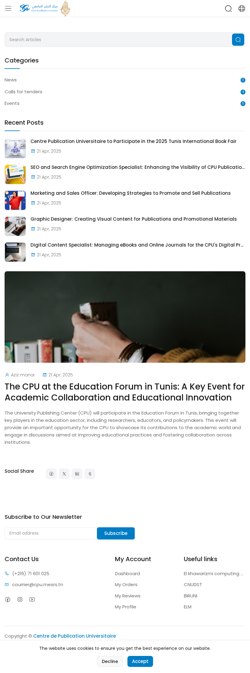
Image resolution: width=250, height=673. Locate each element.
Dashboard (127, 573)
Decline (110, 661)
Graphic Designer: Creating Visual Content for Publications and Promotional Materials (133, 219)
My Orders (126, 584)
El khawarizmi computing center (214, 573)
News (11, 80)
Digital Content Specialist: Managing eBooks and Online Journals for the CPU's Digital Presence (137, 245)
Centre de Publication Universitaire (74, 636)
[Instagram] (19, 599)
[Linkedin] (77, 473)
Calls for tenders (23, 91)
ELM (187, 607)
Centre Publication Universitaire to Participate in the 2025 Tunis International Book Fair (133, 141)
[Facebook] (51, 473)
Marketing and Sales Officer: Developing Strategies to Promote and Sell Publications (130, 193)
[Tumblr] (89, 473)
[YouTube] (32, 599)
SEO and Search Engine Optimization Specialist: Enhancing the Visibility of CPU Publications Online (137, 167)
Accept (140, 661)
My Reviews (128, 596)
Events (12, 103)
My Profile (125, 607)
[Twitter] (64, 473)
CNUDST (193, 584)
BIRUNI (190, 596)
